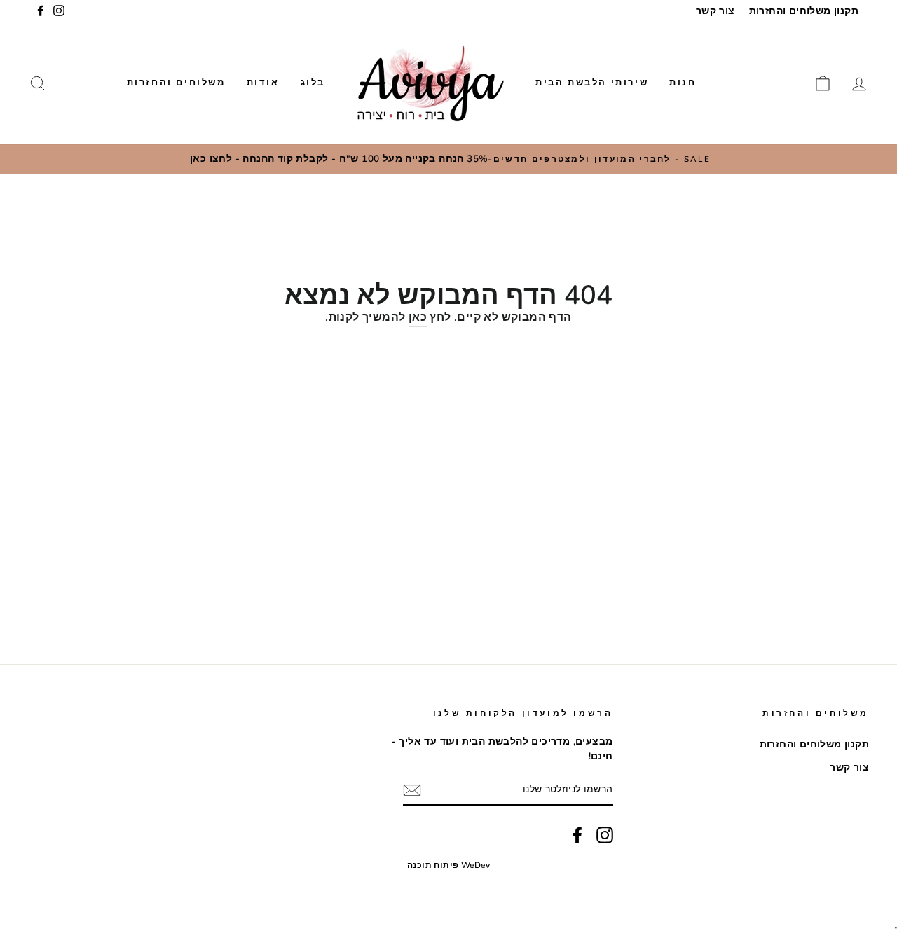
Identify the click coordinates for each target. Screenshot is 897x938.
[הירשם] (412, 790)
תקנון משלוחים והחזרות (803, 11)
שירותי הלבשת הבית (591, 82)
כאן (418, 317)
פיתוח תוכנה (432, 865)
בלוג (313, 82)
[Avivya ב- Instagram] (604, 835)
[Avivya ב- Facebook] (577, 835)
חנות (682, 82)
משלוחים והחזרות (176, 82)
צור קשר (715, 11)
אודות (263, 82)
